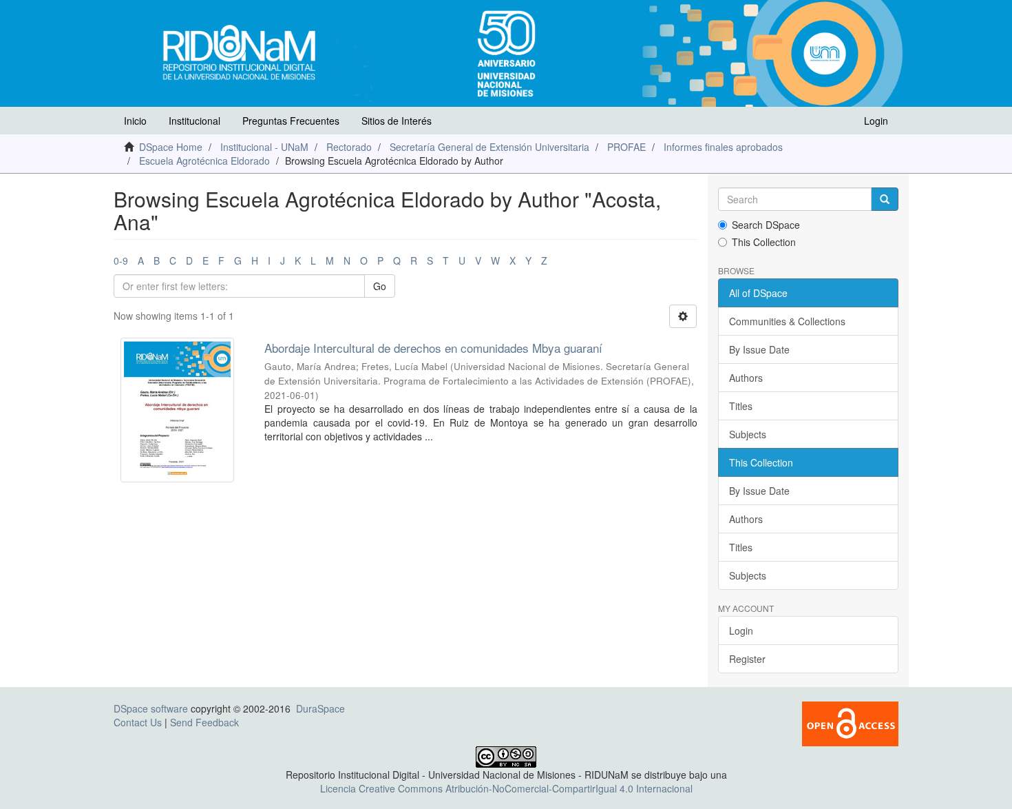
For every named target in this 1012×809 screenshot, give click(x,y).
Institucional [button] (194, 120)
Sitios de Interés (396, 120)
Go (379, 286)
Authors (746, 378)
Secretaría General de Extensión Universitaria (489, 147)
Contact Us (138, 722)
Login (741, 630)
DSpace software (151, 708)
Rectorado (349, 147)
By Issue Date (759, 349)
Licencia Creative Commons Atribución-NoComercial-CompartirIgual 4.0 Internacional (506, 788)
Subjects (747, 434)
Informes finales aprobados (723, 147)
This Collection (764, 242)
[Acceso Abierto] (850, 723)
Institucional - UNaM (264, 147)
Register (747, 659)
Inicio (135, 120)
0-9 (121, 260)
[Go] (884, 199)
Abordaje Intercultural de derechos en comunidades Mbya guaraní (433, 347)
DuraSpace (320, 708)
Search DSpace (766, 225)
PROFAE (626, 147)
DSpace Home (170, 147)
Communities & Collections (787, 321)
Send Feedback (204, 722)
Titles (740, 406)
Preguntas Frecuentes (290, 120)
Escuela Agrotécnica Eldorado (204, 160)
